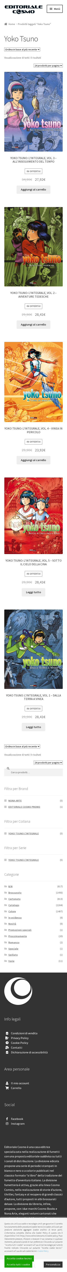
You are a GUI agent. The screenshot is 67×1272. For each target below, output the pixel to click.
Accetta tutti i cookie (18, 1264)
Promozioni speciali (19, 930)
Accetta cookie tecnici (19, 1258)
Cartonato (14, 899)
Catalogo (13, 905)
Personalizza (53, 1264)
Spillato (13, 954)
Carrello (16, 1088)
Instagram (18, 1123)
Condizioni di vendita (24, 1033)
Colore (12, 911)
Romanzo (13, 942)
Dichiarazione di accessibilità (29, 1052)
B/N (10, 886)
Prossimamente (17, 936)
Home (12, 24)
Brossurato (14, 892)
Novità (12, 923)
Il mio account (20, 1083)
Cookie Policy (19, 1043)
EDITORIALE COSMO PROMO (24, 807)
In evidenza (15, 917)
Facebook (17, 1119)
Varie (11, 961)
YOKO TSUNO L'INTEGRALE (23, 833)
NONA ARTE (15, 800)
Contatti (16, 1047)
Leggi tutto (33, 592)
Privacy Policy (19, 1038)
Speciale (13, 948)
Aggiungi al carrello (33, 189)
